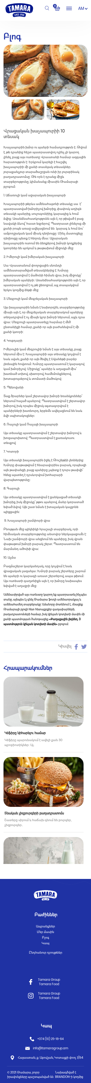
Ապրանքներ (45, 926)
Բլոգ (45, 937)
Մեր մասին (45, 931)
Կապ (45, 943)
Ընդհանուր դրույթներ (45, 952)
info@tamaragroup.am (50, 1048)
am (81, 8)
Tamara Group (49, 979)
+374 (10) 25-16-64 (50, 1038)
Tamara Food (49, 984)
